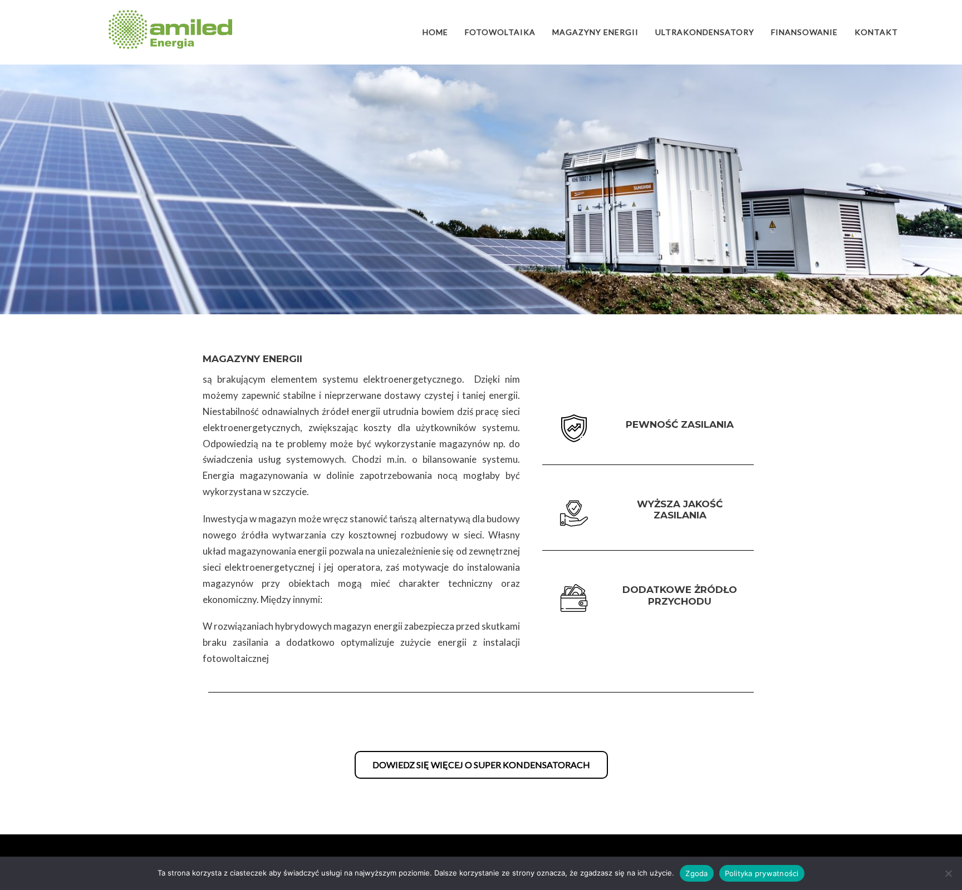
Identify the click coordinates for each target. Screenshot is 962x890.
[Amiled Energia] (170, 29)
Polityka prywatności (762, 873)
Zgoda (696, 873)
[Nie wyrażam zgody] (948, 873)
